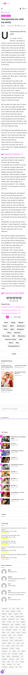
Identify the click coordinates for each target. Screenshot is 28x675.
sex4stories (4, 659)
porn (9, 653)
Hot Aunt (17, 332)
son (13, 661)
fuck (6, 329)
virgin (18, 664)
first (3, 629)
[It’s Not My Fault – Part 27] (5, 501)
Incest (8, 15)
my (9, 651)
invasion (4, 643)
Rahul (9, 570)
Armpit (18, 608)
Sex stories (11, 659)
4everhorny (4, 608)
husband (11, 637)
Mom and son (5, 648)
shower (3, 661)
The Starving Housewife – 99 (10, 310)
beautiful (13, 611)
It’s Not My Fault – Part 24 (17, 492)
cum (14, 621)
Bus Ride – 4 (14, 478)
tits (18, 342)
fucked (12, 632)
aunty (13, 322)
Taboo (3, 664)
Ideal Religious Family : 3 (17, 464)
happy (9, 635)
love (23, 643)
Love (9, 583)
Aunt (6, 322)
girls (12, 329)
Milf (17, 645)
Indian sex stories (18, 640)
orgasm (23, 651)
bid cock (19, 611)
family (23, 624)
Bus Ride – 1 (14, 443)
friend (24, 629)
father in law (23, 627)
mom (22, 645)
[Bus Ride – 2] (5, 460)
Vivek (9, 590)
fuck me (24, 632)
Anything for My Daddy (13, 293)
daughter (23, 621)
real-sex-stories (11, 339)
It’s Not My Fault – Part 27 (17, 499)
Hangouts (21, 329)
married (7, 645)
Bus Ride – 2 (14, 457)
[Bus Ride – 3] (5, 474)
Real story (22, 336)
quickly (8, 656)
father (17, 627)
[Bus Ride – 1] (5, 446)
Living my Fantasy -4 (13, 154)
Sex (21, 339)
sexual (17, 659)
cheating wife (11, 619)
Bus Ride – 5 (14, 485)
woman (3, 669)
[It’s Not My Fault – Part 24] (5, 494)
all (9, 608)
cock (17, 619)
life (14, 336)
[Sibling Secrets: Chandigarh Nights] (5, 439)
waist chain (4, 667)
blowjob (16, 613)
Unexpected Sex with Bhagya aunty (13, 307)
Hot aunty (6, 336)
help (3, 637)
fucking (18, 632)
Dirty (12, 326)
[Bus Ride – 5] (5, 488)
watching (11, 667)
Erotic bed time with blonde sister (10, 535)
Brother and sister (19, 616)
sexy (22, 659)
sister (8, 661)
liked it (18, 643)
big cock (10, 613)
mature (13, 645)
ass (22, 608)
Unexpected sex (14, 346)
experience (21, 326)
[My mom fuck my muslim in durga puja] (7, 379)
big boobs (4, 613)
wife (16, 667)
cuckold (9, 621)
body (5, 326)
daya (12, 624)
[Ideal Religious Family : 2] (5, 453)
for (19, 629)
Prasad (20, 653)
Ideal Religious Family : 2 (17, 450)
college (22, 619)
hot (7, 637)
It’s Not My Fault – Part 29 (8, 541)
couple (3, 621)
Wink (9, 597)
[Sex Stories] (5, 3)
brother (12, 616)
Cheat (8, 12)
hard (9, 332)
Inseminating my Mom (20, 365)
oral (19, 651)
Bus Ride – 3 (14, 471)
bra (7, 616)
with (20, 667)
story (11, 342)
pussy (3, 656)
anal (13, 608)
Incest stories (5, 640)
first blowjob (8, 629)
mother (17, 648)
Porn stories (14, 653)
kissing (9, 643)
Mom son (12, 648)
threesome (9, 664)
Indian (11, 640)
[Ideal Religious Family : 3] (5, 467)
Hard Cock (20, 635)
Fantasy (11, 627)
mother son (4, 651)
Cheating (4, 619)
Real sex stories (15, 656)
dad (18, 621)
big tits (21, 322)
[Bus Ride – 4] (5, 481)
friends (3, 632)
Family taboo (5, 627)
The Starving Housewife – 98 (10, 313)
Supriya (10, 577)
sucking (21, 661)
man (3, 645)
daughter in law (5, 624)
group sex (4, 635)
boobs (3, 616)
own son (4, 653)
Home (4, 12)
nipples (14, 651)
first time (15, 629)
